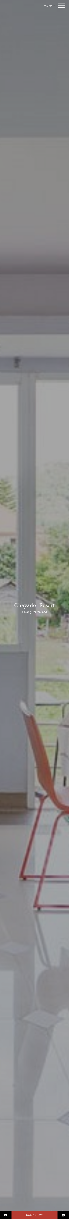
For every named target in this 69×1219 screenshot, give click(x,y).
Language (48, 5)
